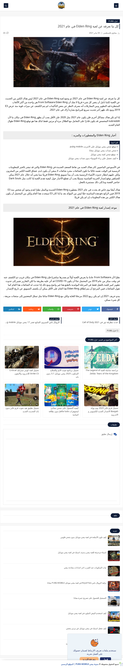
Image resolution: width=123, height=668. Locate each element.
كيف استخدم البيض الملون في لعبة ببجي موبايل (87, 613)
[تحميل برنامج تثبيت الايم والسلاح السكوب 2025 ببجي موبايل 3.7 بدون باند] (61, 357)
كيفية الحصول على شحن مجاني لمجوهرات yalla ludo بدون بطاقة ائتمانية (64, 411)
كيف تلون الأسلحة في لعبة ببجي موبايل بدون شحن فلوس (83, 537)
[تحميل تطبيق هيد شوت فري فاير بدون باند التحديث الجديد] (22, 395)
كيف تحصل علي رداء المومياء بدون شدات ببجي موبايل (92, 158)
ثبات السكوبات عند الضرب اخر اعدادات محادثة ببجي (85, 567)
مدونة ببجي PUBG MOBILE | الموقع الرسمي (80, 664)
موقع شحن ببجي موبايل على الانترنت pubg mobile (93, 146)
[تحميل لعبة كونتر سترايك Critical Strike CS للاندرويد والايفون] (22, 357)
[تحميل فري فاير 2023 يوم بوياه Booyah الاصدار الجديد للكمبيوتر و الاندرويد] (101, 395)
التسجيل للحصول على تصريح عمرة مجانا (90, 598)
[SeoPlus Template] (121, 664)
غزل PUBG (113, 21)
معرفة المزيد (89, 659)
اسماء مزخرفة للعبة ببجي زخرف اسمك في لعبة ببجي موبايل (82, 552)
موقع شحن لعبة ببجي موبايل (103, 154)
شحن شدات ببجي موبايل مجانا (102, 150)
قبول (105, 659)
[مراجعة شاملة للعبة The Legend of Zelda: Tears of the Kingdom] (101, 357)
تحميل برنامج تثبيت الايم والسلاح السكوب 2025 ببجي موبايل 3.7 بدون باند (62, 373)
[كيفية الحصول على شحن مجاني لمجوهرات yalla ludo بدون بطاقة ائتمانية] (61, 395)
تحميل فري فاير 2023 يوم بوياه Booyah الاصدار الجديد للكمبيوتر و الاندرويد (103, 411)
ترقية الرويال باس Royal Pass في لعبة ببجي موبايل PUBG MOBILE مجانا (76, 582)
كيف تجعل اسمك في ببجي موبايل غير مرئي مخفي (86, 628)
